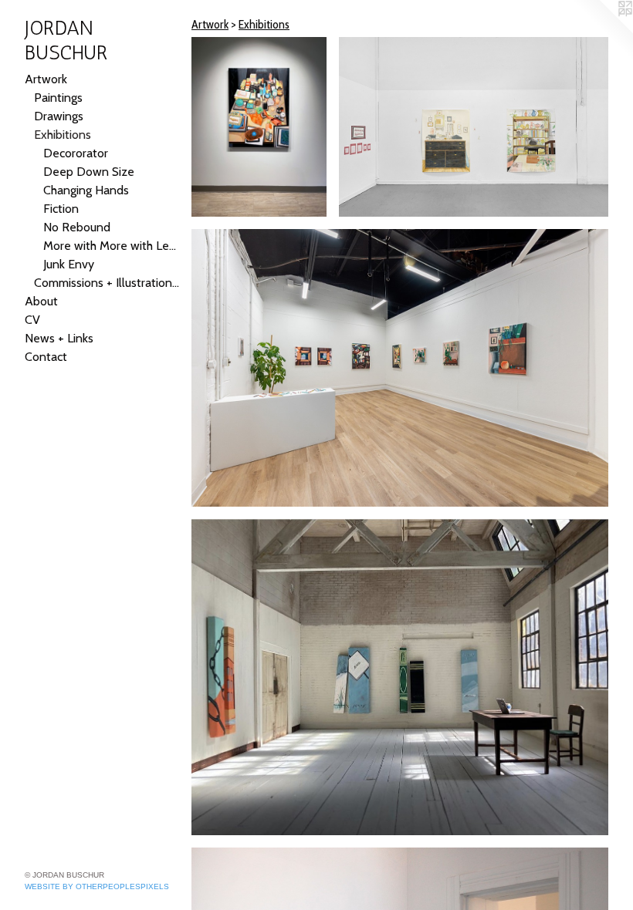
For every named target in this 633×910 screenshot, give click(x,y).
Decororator (75, 153)
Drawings (58, 116)
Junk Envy (68, 264)
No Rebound (76, 227)
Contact (46, 356)
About (41, 301)
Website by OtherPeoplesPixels (97, 886)
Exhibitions (62, 134)
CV (32, 319)
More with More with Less (111, 245)
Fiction (61, 208)
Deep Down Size (88, 171)
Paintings (58, 97)
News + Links (59, 338)
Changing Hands (86, 190)
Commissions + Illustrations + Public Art (106, 282)
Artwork (46, 79)
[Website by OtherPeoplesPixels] (602, 31)
